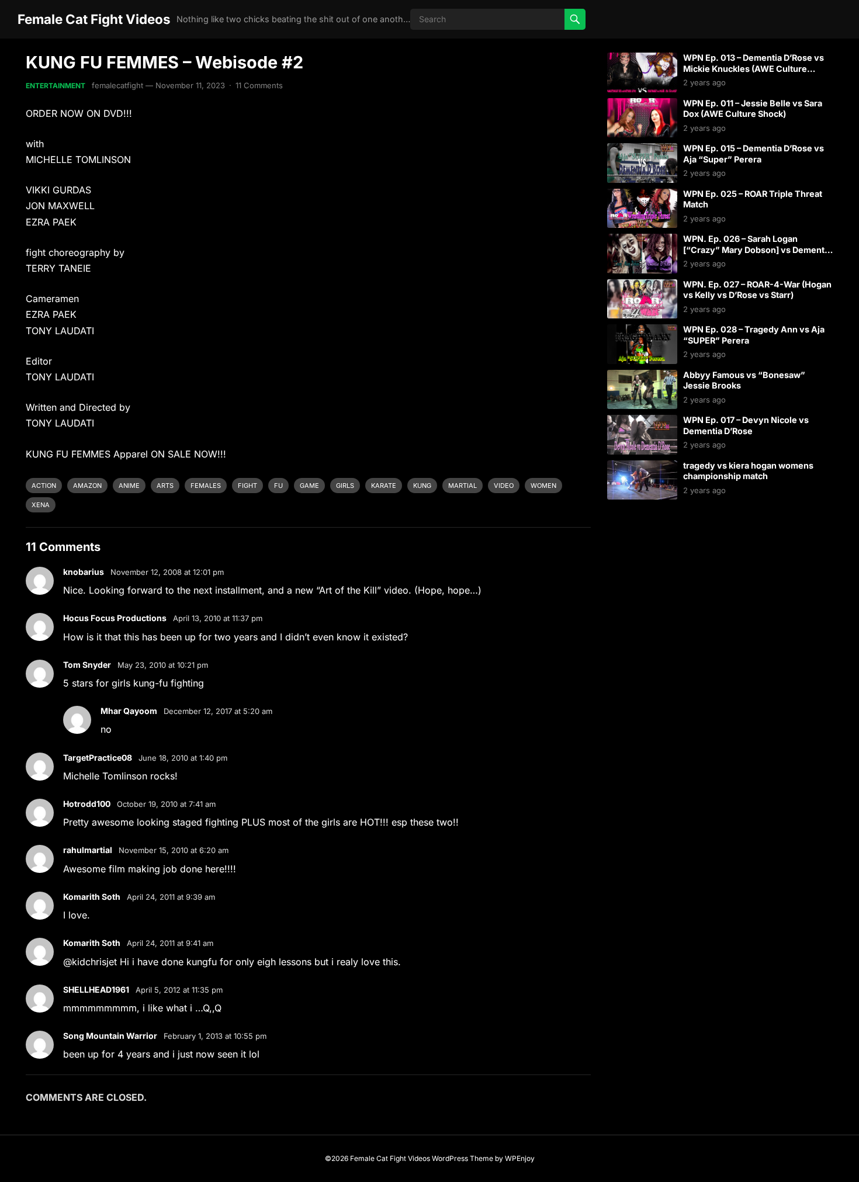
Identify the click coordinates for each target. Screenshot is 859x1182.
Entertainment (55, 85)
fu (278, 485)
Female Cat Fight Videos (94, 19)
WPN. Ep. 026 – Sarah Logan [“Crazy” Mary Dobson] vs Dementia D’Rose (757, 249)
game (309, 485)
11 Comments (259, 85)
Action (44, 485)
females (205, 485)
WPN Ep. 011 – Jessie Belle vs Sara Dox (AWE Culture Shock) (752, 108)
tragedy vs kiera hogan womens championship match (748, 470)
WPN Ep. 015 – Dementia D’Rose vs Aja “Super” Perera (753, 153)
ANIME (129, 485)
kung (422, 485)
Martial (462, 485)
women (543, 485)
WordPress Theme (462, 1158)
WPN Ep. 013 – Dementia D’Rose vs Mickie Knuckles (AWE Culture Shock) (753, 68)
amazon (87, 485)
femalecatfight (117, 85)
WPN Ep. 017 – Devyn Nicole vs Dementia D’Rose (746, 425)
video (504, 485)
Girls (345, 485)
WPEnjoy (520, 1158)
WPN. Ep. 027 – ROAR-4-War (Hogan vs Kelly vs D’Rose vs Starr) (757, 289)
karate (383, 485)
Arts (165, 485)
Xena (41, 505)
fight (247, 485)
